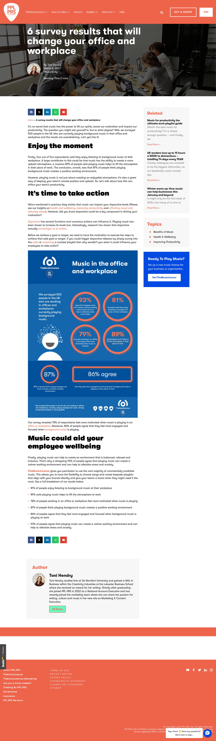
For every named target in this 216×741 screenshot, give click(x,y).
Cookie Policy (60, 677)
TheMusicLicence (39, 471)
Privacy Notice (61, 674)
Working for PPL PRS (15, 687)
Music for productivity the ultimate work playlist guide (164, 122)
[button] (31, 112)
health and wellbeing (62, 208)
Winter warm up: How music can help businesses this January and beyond (165, 191)
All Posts (57, 609)
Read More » (153, 144)
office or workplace (39, 426)
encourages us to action (52, 228)
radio (35, 242)
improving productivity (89, 208)
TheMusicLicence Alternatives (20, 678)
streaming (48, 242)
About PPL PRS (11, 670)
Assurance (9, 696)
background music (56, 429)
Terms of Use (59, 670)
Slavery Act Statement (66, 684)
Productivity (51, 71)
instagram (211, 669)
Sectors (78, 12)
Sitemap (55, 688)
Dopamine (34, 221)
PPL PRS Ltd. (188, 726)
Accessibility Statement (68, 681)
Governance (10, 691)
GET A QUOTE (183, 12)
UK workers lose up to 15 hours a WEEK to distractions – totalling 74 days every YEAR (166, 156)
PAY (206, 12)
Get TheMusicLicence (164, 277)
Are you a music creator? (17, 683)
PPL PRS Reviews (13, 700)
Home (31, 120)
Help (121, 12)
